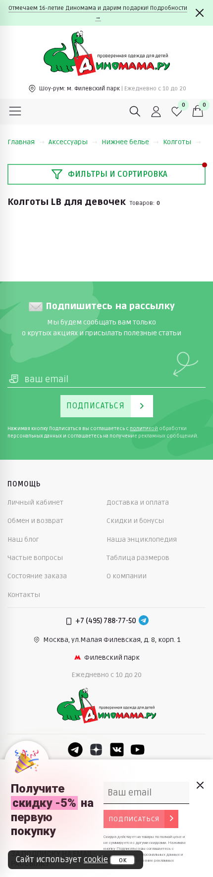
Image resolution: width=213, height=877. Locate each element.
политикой (144, 429)
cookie (96, 860)
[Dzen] (96, 749)
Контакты (23, 595)
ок (122, 860)
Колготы (177, 142)
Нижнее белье (125, 142)
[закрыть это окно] (200, 785)
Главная (21, 142)
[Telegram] (144, 621)
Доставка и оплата (137, 502)
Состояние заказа (37, 576)
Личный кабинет (35, 502)
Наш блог (23, 539)
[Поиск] (135, 112)
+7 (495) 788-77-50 (105, 621)
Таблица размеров (137, 558)
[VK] (117, 749)
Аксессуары (68, 142)
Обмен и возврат (35, 521)
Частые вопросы (35, 558)
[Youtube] (138, 749)
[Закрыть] (200, 13)
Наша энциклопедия (141, 539)
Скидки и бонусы (135, 521)
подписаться (134, 819)
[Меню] (15, 112)
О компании (126, 576)
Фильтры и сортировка (117, 174)
